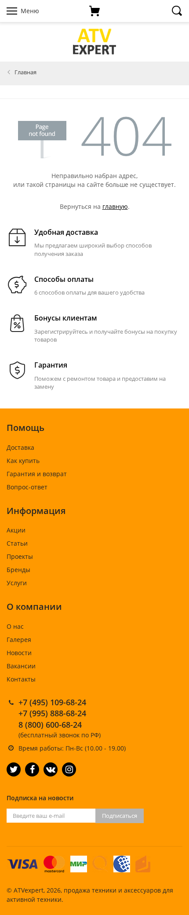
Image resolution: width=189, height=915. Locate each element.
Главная (25, 72)
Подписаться (119, 816)
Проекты (20, 556)
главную (115, 206)
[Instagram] (69, 769)
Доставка (20, 447)
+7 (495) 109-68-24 (52, 702)
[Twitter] (14, 769)
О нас (15, 626)
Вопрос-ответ (27, 487)
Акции (16, 530)
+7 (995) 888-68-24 (52, 713)
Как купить (23, 460)
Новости (19, 653)
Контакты (21, 679)
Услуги (17, 583)
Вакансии (21, 666)
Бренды (18, 569)
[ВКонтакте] (51, 769)
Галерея (19, 639)
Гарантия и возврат (37, 474)
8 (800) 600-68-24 (50, 724)
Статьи (17, 543)
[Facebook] (32, 769)
